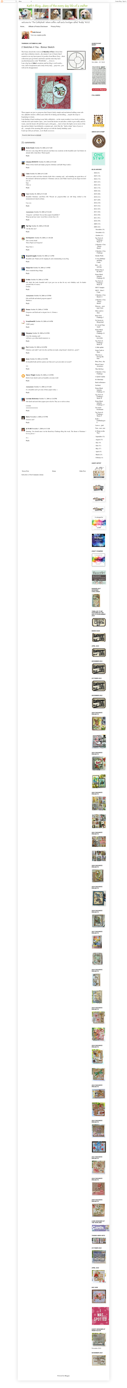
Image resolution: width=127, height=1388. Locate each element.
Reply (27, 156)
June (97, 445)
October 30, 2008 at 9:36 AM (42, 212)
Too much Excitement (99, 408)
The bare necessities (99, 337)
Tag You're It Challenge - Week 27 (99, 414)
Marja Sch (29, 267)
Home (54, 471)
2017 (95, 200)
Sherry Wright (30, 375)
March (98, 454)
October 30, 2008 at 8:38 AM (47, 162)
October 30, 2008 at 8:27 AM (43, 148)
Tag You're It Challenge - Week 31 (99, 239)
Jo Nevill (28, 428)
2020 (95, 191)
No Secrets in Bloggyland (99, 321)
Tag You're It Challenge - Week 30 (99, 282)
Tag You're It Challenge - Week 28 (99, 396)
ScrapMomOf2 (30, 321)
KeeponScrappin (31, 256)
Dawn (28, 417)
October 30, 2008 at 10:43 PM (39, 359)
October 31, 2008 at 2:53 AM (42, 387)
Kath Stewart (36, 32)
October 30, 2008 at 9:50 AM (40, 226)
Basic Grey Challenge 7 (99, 316)
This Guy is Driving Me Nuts (99, 356)
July (97, 442)
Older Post (82, 471)
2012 (95, 215)
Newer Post (25, 471)
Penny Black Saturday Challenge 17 (100, 403)
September (99, 436)
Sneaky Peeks (99, 256)
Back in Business (100, 382)
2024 (95, 179)
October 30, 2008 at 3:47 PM (39, 279)
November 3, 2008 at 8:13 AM (41, 429)
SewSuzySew (30, 238)
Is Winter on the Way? (100, 432)
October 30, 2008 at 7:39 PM (39, 309)
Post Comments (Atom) (36, 475)
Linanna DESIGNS (32, 162)
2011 (95, 218)
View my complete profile (38, 35)
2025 (95, 176)
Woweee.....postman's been (100, 307)
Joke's (35, 63)
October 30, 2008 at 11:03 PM (44, 375)
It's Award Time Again (100, 326)
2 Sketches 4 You (48, 51)
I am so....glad (99, 425)
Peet (27, 347)
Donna (28, 309)
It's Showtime (99, 379)
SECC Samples (99, 287)
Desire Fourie (30, 148)
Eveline (28, 279)
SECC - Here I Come (99, 291)
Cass (27, 194)
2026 (95, 173)
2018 (95, 197)
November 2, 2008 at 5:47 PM (39, 417)
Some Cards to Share (99, 351)
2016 (95, 203)
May (97, 448)
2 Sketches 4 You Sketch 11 (100, 296)
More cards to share (99, 312)
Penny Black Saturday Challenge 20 (100, 276)
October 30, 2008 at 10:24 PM (38, 347)
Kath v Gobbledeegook (100, 420)
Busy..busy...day (100, 361)
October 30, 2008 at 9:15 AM (38, 194)
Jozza (27, 359)
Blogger (67, 1376)
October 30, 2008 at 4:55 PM (42, 295)
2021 (95, 188)
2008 (95, 227)
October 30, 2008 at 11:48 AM (44, 238)
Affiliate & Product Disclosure (38, 26)
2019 (95, 194)
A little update (99, 347)
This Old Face (99, 369)
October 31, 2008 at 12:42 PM (48, 399)
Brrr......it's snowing (98, 266)
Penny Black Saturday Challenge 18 (100, 390)
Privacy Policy (55, 26)
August (98, 439)
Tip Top (28, 226)
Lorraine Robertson (32, 398)
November (99, 232)
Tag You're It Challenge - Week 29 (99, 342)
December (99, 229)
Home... (22, 26)
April (97, 451)
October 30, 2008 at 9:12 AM (38, 174)
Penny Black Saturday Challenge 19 (100, 331)
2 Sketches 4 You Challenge (100, 252)
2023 (95, 182)
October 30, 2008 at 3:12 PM (45, 256)
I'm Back (98, 385)
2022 (95, 185)
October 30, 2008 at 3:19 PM (41, 268)
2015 (95, 206)
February (98, 457)
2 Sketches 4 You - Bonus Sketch (100, 246)
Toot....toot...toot (100, 428)
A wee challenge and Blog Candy (100, 260)
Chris (27, 174)
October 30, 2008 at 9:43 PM (40, 333)
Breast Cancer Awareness (99, 365)
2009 (95, 224)
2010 (95, 221)
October (98, 235)
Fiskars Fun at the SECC (99, 270)
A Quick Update (100, 377)
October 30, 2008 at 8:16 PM (44, 321)
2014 (95, 209)
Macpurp (29, 333)
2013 (95, 212)
